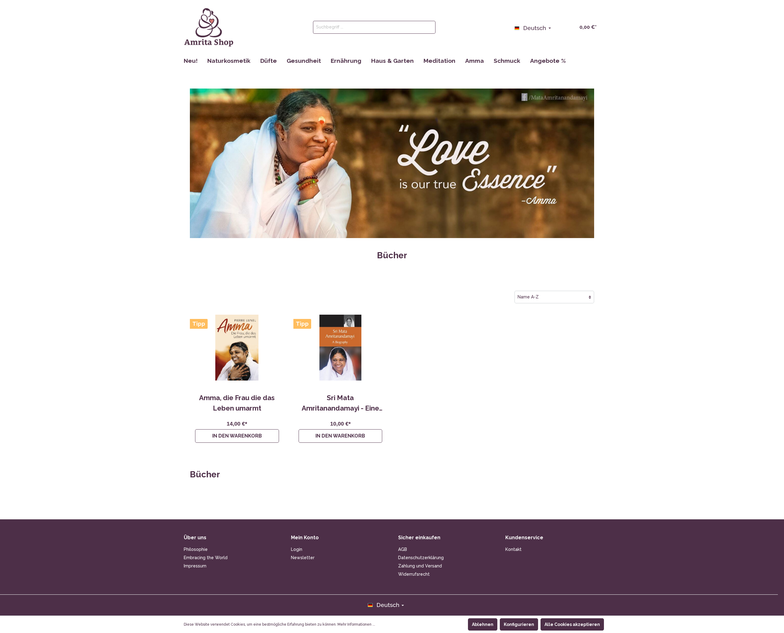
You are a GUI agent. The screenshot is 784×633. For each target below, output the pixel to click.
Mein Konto (305, 537)
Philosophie (196, 549)
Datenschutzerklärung (421, 557)
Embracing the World (206, 557)
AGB (402, 549)
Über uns (195, 537)
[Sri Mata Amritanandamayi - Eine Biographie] (341, 348)
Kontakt (513, 549)
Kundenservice (524, 537)
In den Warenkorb (237, 436)
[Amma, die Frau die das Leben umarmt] (237, 348)
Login (296, 549)
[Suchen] (428, 27)
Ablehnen (482, 624)
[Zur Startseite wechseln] (209, 27)
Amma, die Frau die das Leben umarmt (237, 403)
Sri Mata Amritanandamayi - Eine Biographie (340, 403)
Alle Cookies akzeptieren (572, 624)
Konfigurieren (519, 624)
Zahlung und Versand (420, 565)
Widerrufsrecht (414, 574)
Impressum (195, 565)
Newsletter (303, 557)
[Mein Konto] (558, 26)
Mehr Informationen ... (356, 624)
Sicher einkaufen (419, 537)
